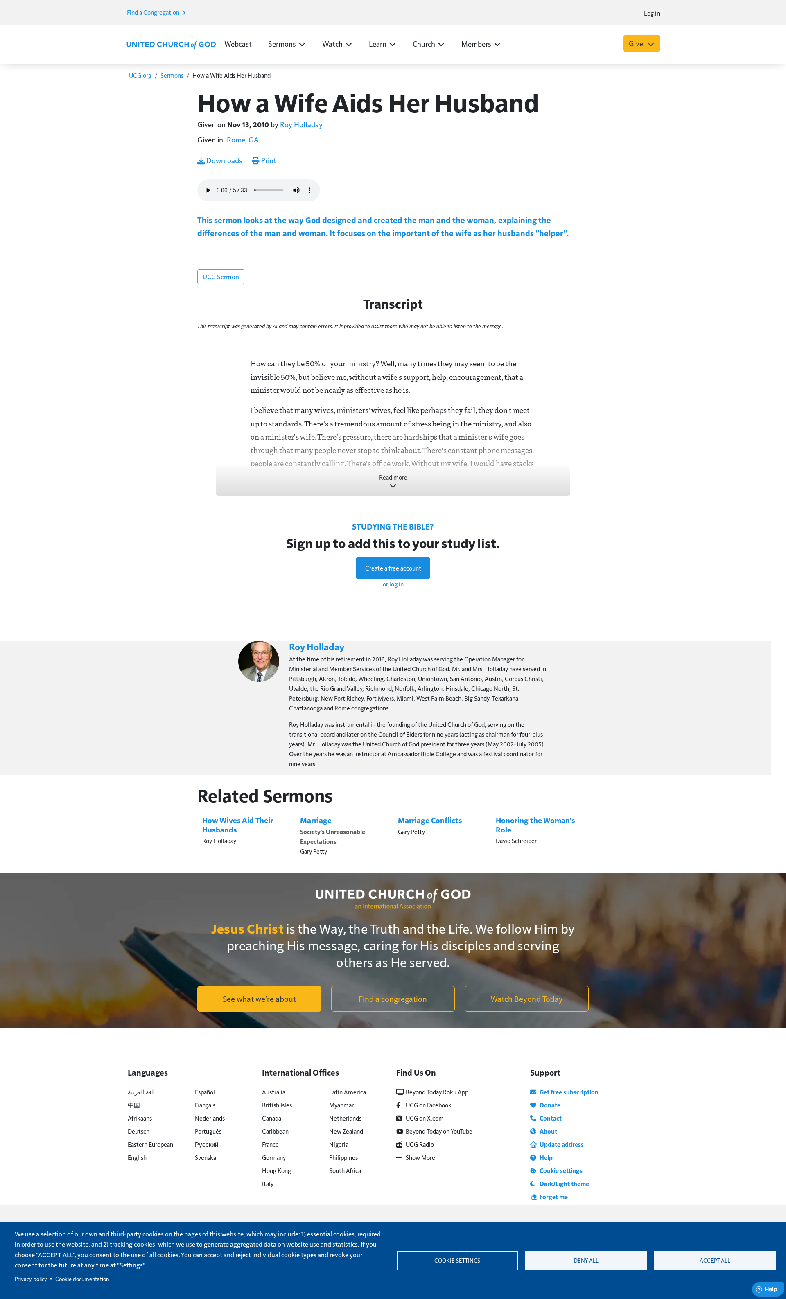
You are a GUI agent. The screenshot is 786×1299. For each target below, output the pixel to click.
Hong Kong (276, 1170)
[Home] (171, 44)
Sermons (171, 75)
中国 (134, 1105)
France (270, 1144)
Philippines (343, 1157)
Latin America (347, 1092)
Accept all (715, 1260)
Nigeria (338, 1144)
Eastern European (150, 1144)
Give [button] (637, 43)
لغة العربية (141, 1092)
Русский (206, 1144)
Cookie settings (457, 1260)
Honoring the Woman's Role (535, 824)
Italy (267, 1183)
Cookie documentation (82, 1278)
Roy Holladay (301, 124)
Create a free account (393, 568)
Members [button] (476, 43)
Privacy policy (31, 1278)
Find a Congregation (154, 12)
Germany (274, 1157)
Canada (271, 1118)
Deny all (586, 1260)
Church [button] (424, 43)
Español (205, 1092)
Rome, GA (243, 139)
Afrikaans (140, 1118)
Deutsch (138, 1131)
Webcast (238, 43)
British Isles (277, 1105)
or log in (393, 584)
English (137, 1157)
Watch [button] (332, 43)
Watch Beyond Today (526, 999)
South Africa (345, 1170)
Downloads (223, 160)
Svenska (205, 1157)
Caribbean (275, 1131)
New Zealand (346, 1131)
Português (208, 1131)
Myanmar (341, 1105)
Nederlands (210, 1118)
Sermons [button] (282, 43)
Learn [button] (377, 43)
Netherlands (345, 1118)
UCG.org (140, 75)
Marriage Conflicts (430, 820)
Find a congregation (393, 999)
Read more (393, 477)
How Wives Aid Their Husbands (237, 824)
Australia (273, 1092)
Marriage (316, 820)
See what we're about (259, 999)
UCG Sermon (221, 276)
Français (205, 1105)
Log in (652, 13)
